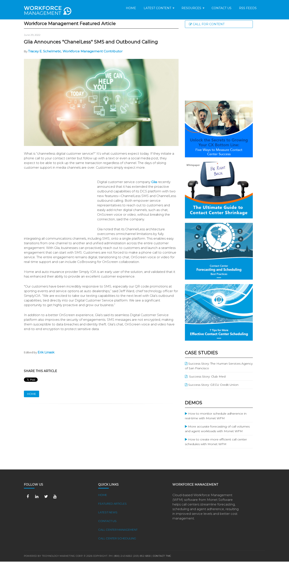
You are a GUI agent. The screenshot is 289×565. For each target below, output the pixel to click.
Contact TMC (162, 555)
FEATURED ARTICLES (112, 503)
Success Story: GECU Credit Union (212, 385)
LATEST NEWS (107, 512)
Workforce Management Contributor (92, 51)
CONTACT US (107, 521)
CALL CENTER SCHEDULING (117, 538)
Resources (193, 8)
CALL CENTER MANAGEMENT (118, 529)
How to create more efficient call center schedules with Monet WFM (216, 441)
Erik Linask (46, 352)
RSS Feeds (248, 8)
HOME (31, 394)
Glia (154, 182)
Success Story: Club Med (206, 376)
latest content (159, 8)
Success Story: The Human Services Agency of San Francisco (219, 366)
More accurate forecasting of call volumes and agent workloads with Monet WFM (217, 429)
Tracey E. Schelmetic (44, 51)
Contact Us (221, 8)
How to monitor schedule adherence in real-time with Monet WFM (215, 416)
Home (131, 8)
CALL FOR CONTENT (208, 24)
